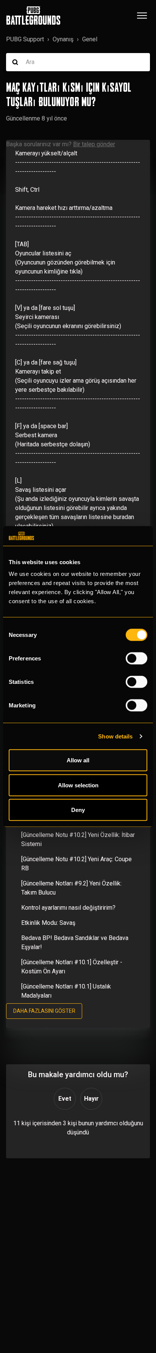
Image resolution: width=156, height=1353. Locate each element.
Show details (115, 736)
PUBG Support (25, 39)
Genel (89, 39)
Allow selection (78, 785)
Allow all (78, 760)
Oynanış (63, 39)
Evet (64, 1098)
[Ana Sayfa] (33, 15)
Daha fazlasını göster (44, 1011)
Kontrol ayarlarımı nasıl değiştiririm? (68, 907)
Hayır (91, 1098)
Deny (78, 810)
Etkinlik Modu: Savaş (48, 922)
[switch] (136, 658)
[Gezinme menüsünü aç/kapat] (142, 15)
